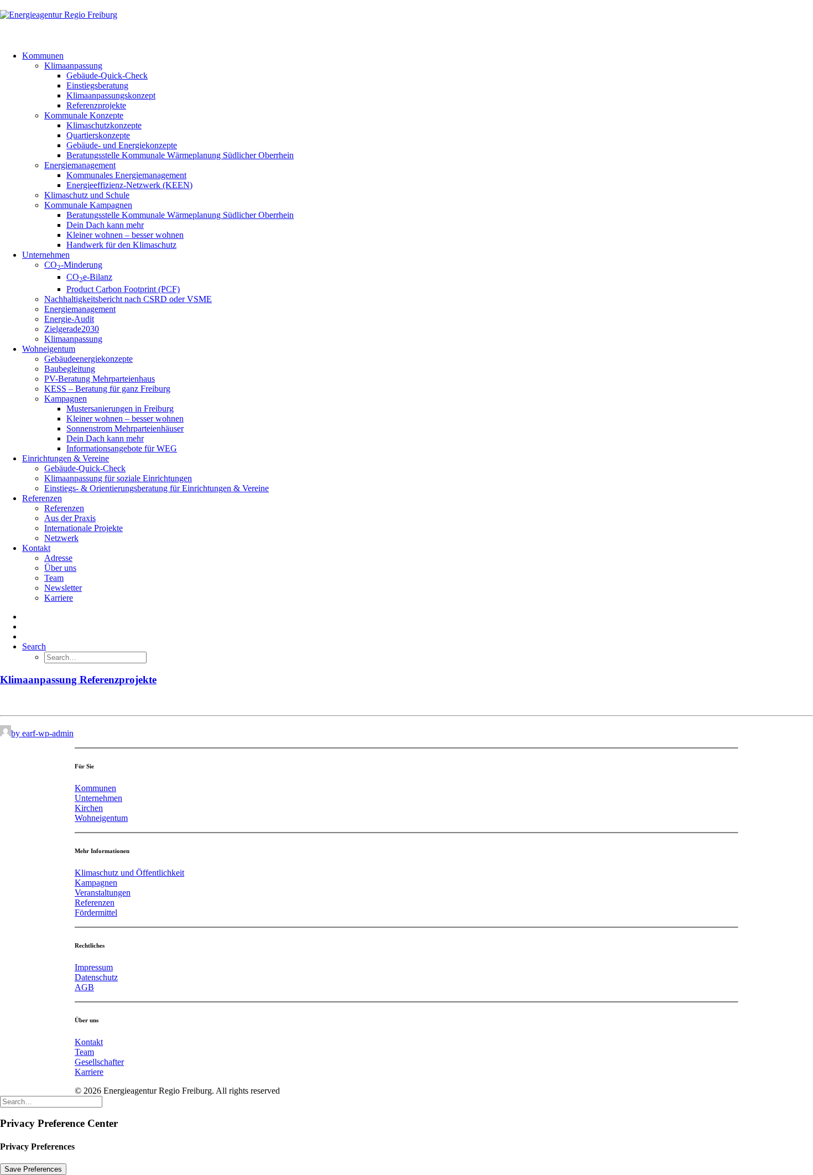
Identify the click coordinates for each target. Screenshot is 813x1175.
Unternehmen (46, 254)
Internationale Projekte (83, 528)
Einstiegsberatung (97, 85)
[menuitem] (417, 150)
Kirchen (89, 808)
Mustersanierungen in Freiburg (120, 408)
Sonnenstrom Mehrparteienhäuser (125, 428)
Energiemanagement (80, 165)
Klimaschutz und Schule (86, 195)
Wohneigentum (48, 348)
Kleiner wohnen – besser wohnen (125, 235)
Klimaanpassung (73, 65)
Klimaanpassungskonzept (110, 95)
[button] (34, 646)
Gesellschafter (99, 1062)
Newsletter (63, 587)
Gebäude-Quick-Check (107, 75)
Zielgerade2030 (71, 329)
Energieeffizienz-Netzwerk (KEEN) (129, 185)
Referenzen (42, 498)
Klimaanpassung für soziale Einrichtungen (118, 478)
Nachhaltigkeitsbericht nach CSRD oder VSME (128, 299)
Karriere (58, 597)
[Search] (51, 1101)
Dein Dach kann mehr (105, 225)
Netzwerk (61, 538)
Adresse (58, 558)
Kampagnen (65, 398)
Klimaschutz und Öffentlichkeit (129, 872)
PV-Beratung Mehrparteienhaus (99, 378)
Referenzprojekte (96, 105)
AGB (84, 987)
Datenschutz (96, 977)
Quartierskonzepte (98, 135)
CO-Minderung (73, 264)
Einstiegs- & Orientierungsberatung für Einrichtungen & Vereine (156, 488)
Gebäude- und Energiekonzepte (121, 145)
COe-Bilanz (89, 277)
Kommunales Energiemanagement (126, 175)
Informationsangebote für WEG (121, 448)
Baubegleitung (69, 368)
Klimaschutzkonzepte (104, 125)
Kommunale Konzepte (83, 115)
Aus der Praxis (70, 518)
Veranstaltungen (103, 892)
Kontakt (36, 548)
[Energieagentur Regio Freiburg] (406, 21)
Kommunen (43, 55)
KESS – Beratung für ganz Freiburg (107, 388)
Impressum (94, 967)
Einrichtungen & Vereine (65, 458)
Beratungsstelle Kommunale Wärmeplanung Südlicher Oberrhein (180, 155)
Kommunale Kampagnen (88, 205)
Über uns (60, 568)
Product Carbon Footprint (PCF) (123, 289)
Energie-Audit (69, 319)
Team (54, 578)
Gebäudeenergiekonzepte (88, 358)
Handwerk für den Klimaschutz (121, 244)
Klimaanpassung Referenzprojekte (78, 679)
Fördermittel (96, 912)
